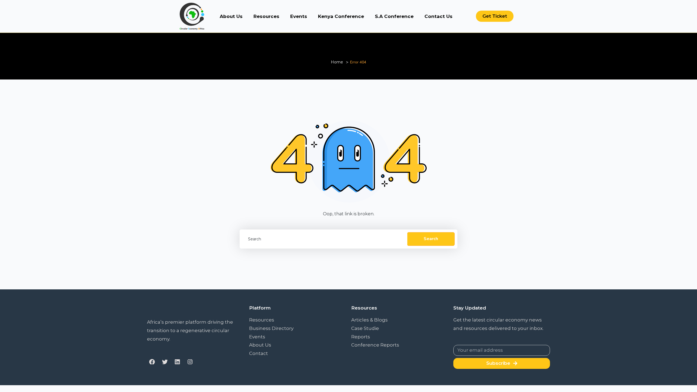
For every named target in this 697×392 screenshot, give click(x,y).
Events (298, 16)
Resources (266, 16)
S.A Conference (394, 16)
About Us (231, 16)
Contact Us (438, 16)
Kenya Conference (341, 16)
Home (337, 62)
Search (431, 239)
